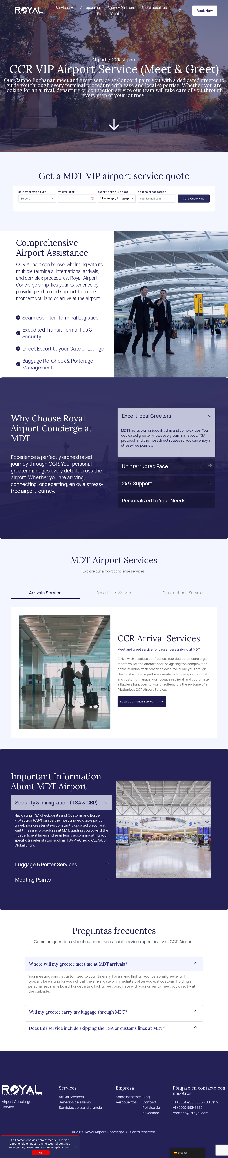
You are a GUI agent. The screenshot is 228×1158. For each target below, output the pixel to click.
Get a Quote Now (193, 198)
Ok (40, 1152)
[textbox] (37, 198)
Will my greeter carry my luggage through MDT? (78, 1012)
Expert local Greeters (146, 415)
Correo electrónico (152, 192)
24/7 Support (137, 483)
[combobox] (37, 199)
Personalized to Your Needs (154, 500)
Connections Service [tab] (183, 592)
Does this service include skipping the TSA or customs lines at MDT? (97, 1028)
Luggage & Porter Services (46, 864)
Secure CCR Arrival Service (139, 701)
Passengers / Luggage (113, 192)
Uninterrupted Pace (145, 466)
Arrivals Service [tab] (45, 592)
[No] (75, 1147)
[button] (64, 8)
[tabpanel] (114, 672)
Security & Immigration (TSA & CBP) (56, 802)
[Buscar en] (180, 10)
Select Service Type (32, 192)
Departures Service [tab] (114, 592)
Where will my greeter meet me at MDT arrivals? (78, 964)
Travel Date (66, 192)
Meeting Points (33, 879)
